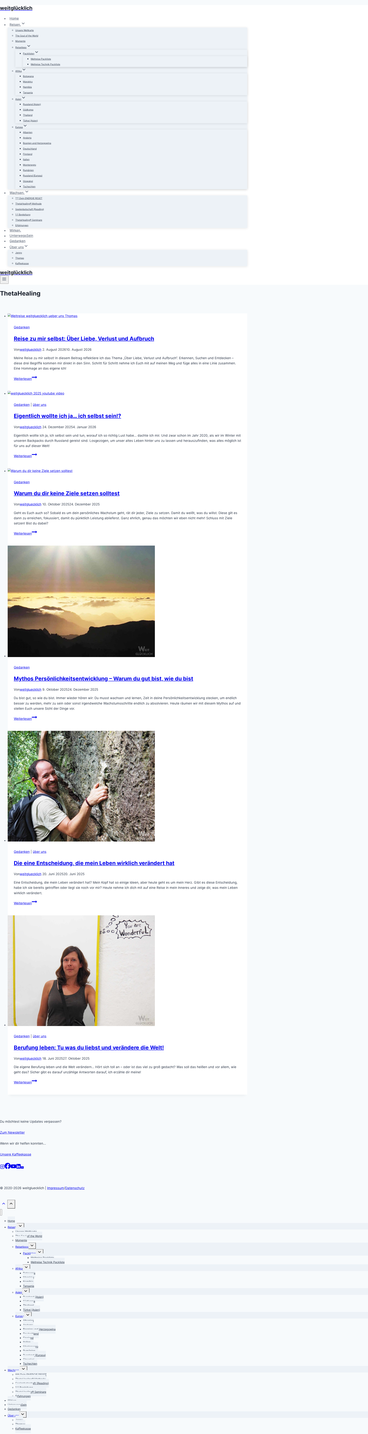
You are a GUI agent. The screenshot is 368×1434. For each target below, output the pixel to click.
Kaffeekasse (22, 263)
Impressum (55, 1188)
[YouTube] (13, 1168)
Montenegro (29, 164)
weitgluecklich (30, 349)
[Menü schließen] (1, 1212)
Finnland (27, 154)
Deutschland (30, 148)
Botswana (28, 76)
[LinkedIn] (18, 1168)
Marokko (28, 81)
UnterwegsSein (21, 236)
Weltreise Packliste (41, 58)
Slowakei (28, 181)
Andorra (27, 137)
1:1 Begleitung (22, 214)
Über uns (13, 1415)
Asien (18, 1292)
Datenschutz (75, 1188)
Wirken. (15, 230)
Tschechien (29, 186)
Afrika (19, 1268)
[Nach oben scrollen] (3, 1205)
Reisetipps (21, 1246)
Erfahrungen (21, 225)
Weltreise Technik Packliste (45, 64)
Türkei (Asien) (30, 120)
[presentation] (127, 316)
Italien (26, 159)
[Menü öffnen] (4, 279)
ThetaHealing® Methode (28, 203)
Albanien (27, 132)
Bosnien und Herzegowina (37, 143)
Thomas (19, 258)
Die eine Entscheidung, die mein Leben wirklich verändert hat (94, 863)
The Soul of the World (26, 35)
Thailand (27, 115)
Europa (19, 1316)
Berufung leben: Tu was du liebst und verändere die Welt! (89, 1047)
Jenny (18, 252)
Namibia (27, 87)
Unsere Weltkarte (24, 30)
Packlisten (29, 1253)
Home (14, 18)
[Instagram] (2, 1168)
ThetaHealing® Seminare (28, 220)
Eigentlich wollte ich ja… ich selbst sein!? (67, 416)
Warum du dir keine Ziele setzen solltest (67, 493)
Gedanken (17, 241)
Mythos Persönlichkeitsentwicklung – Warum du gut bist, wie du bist (103, 678)
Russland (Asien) (32, 104)
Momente (20, 41)
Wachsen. (14, 1370)
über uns (39, 405)
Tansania (28, 92)
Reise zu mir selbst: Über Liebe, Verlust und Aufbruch (84, 338)
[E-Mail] (22, 1168)
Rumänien (28, 170)
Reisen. (12, 1227)
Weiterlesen (25, 379)
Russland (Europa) (32, 175)
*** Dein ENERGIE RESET (28, 198)
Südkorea (28, 109)
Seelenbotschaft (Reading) (29, 209)
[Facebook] (8, 1168)
